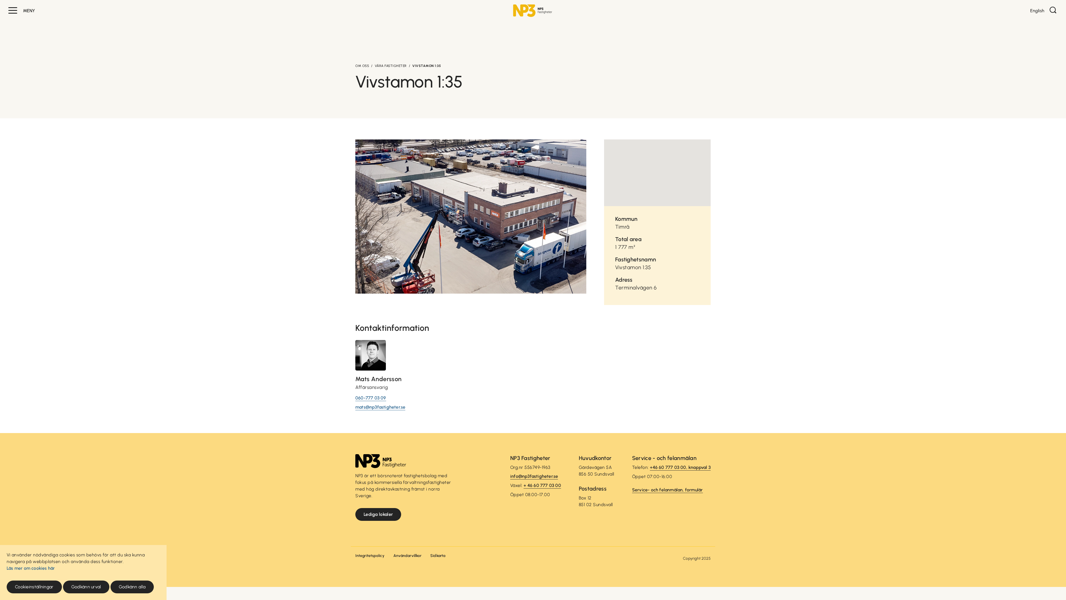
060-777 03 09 (370, 398)
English (1037, 10)
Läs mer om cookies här (31, 568)
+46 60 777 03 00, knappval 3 (680, 467)
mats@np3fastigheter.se (380, 407)
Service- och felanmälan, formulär (667, 489)
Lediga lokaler (378, 514)
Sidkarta (437, 555)
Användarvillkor (407, 555)
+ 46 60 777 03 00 (542, 485)
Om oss (362, 66)
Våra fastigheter (391, 66)
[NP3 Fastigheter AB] (533, 10)
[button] (12, 10)
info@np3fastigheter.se (534, 476)
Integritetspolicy (369, 555)
